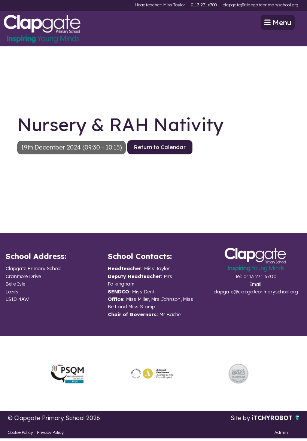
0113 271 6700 (204, 4)
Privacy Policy (50, 432)
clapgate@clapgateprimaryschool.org (260, 4)
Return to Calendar (160, 147)
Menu (281, 22)
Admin (281, 432)
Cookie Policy (20, 432)
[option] (67, 373)
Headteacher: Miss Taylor (160, 4)
